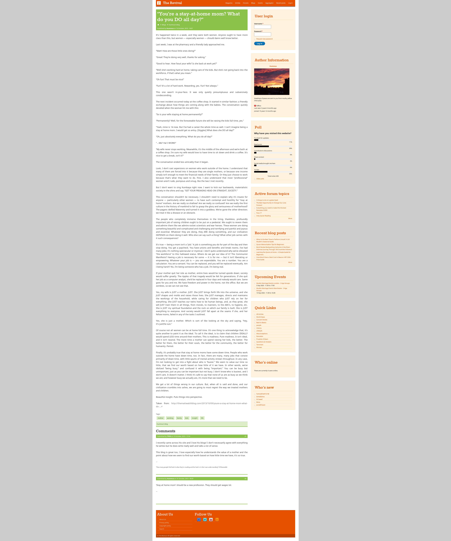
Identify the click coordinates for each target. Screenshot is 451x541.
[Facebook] (199, 520)
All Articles (259, 314)
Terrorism (259, 345)
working (170, 418)
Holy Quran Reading (263, 216)
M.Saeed (259, 399)
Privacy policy (164, 522)
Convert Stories (261, 320)
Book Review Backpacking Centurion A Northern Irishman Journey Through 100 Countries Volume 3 (274, 248)
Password (258, 31)
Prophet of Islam (262, 339)
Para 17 (259, 213)
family (179, 418)
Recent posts (280, 3)
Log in (290, 3)
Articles (237, 3)
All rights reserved (173, 536)
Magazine (229, 3)
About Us (162, 519)
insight (194, 418)
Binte (258, 402)
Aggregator (269, 3)
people (258, 325)
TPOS (169, 436)
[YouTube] (211, 520)
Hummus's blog (174, 25)
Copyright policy (165, 526)
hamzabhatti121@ (262, 394)
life (202, 418)
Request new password (264, 39)
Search (161, 529)
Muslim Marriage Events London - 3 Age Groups (273, 283)
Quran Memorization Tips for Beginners (270, 244)
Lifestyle (259, 331)
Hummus (170, 28)
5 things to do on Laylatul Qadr (267, 200)
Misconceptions (261, 333)
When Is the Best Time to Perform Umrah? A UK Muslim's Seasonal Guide (273, 240)
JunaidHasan (260, 405)
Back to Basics (261, 322)
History (259, 328)
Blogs (253, 3)
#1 (245, 436)
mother (160, 418)
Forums (245, 3)
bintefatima (260, 397)
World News (260, 317)
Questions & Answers (263, 342)
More (290, 218)
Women (259, 347)
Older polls (260, 179)
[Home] (159, 3)
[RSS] (217, 520)
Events (260, 3)
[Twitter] (205, 520)
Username (258, 24)
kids (186, 418)
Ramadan (259, 336)
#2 (245, 478)
